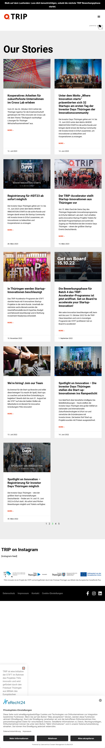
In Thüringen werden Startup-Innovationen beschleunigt (27, 290)
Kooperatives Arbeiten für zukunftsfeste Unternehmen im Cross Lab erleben (26, 99)
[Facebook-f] (88, 593)
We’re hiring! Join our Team (25, 383)
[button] (99, 16)
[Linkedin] (100, 593)
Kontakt (35, 593)
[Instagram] (94, 593)
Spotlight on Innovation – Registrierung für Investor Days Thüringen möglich (24, 483)
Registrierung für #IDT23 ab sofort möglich (26, 197)
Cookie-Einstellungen (52, 593)
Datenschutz (9, 593)
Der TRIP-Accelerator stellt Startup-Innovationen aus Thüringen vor (76, 199)
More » (10, 130)
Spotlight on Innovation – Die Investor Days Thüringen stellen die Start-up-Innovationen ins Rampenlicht (78, 388)
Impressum (23, 593)
